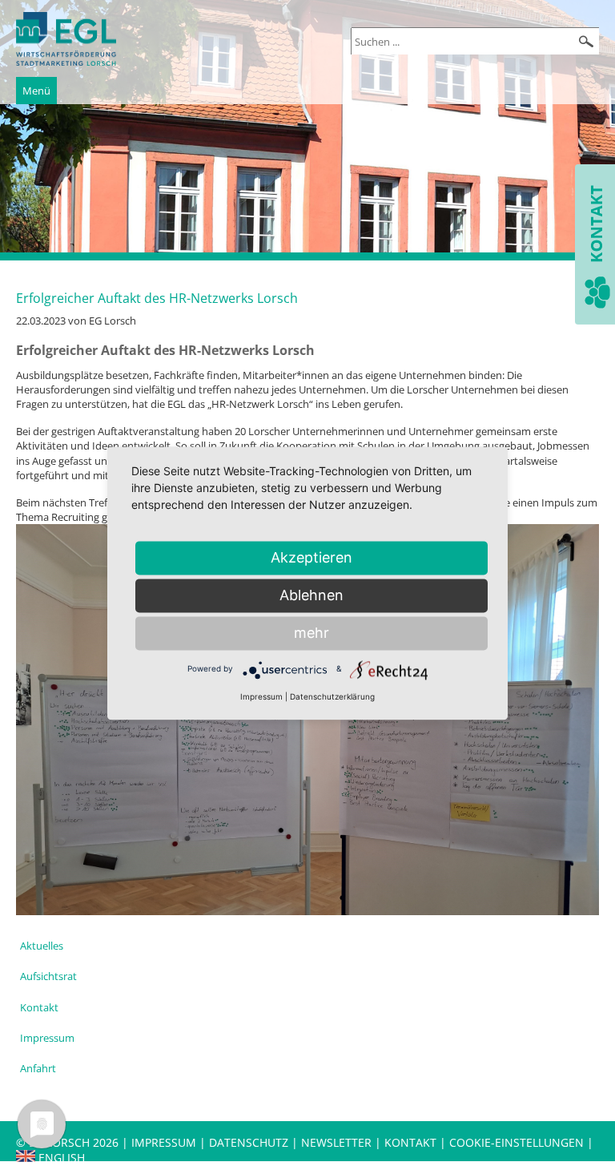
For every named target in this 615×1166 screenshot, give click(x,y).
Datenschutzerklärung (332, 696)
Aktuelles (41, 945)
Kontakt (39, 1007)
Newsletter (336, 1142)
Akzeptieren (311, 557)
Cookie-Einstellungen (516, 1142)
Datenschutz (250, 1142)
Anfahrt (38, 1068)
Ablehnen (311, 595)
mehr (311, 632)
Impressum (47, 1038)
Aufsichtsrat (48, 976)
